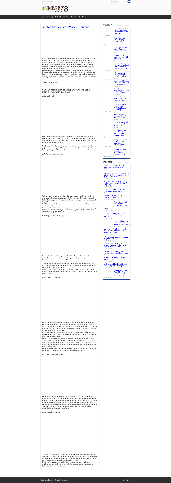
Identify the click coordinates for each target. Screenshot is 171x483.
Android (58, 17)
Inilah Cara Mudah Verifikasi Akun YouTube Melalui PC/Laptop (121, 107)
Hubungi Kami (50, 1)
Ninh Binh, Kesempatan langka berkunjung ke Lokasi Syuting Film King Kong (116, 183)
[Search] (129, 1)
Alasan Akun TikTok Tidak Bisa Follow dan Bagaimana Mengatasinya (121, 272)
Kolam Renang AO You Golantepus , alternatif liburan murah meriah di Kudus (115, 205)
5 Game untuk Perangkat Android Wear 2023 (121, 57)
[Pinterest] (115, 2)
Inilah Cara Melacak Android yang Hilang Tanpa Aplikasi (121, 82)
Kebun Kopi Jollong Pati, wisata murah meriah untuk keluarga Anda (115, 167)
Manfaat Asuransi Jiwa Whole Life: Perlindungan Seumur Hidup (120, 132)
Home (43, 16)
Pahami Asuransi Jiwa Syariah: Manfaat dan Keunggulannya (120, 151)
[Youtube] (116, 2)
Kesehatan (82, 17)
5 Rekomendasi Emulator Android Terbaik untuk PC (120, 74)
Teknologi (49, 17)
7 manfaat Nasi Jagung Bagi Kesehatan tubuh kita (114, 196)
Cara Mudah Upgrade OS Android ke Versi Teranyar (121, 90)
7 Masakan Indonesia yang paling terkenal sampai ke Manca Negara (116, 252)
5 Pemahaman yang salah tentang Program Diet (116, 238)
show (54, 82)
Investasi (66, 17)
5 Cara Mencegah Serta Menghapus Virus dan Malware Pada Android (121, 30)
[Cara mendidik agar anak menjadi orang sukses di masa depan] (108, 223)
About (43, 1)
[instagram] (118, 2)
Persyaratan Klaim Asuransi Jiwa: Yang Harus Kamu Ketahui (121, 116)
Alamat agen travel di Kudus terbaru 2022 (114, 258)
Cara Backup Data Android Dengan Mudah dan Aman (120, 49)
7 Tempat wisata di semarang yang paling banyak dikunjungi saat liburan (116, 214)
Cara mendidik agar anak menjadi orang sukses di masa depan (122, 222)
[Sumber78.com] (55, 8)
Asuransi (74, 17)
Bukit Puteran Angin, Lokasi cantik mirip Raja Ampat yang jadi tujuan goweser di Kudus (117, 175)
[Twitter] (113, 2)
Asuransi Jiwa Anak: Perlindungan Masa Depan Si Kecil (121, 123)
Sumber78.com (125, 480)
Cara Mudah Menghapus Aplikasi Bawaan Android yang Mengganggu (121, 65)
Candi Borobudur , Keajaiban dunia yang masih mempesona (116, 190)
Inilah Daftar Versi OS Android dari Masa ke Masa (120, 98)
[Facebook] (111, 2)
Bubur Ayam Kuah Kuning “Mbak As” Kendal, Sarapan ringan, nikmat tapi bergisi (116, 230)
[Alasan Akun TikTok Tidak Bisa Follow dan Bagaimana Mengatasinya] (108, 272)
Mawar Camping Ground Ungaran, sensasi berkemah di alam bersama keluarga (115, 245)
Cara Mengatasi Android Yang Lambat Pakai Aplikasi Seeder (119, 40)
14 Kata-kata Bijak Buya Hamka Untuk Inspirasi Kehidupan (115, 265)
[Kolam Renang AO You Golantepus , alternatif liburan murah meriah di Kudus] (108, 204)
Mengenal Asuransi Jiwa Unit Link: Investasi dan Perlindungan (121, 142)
